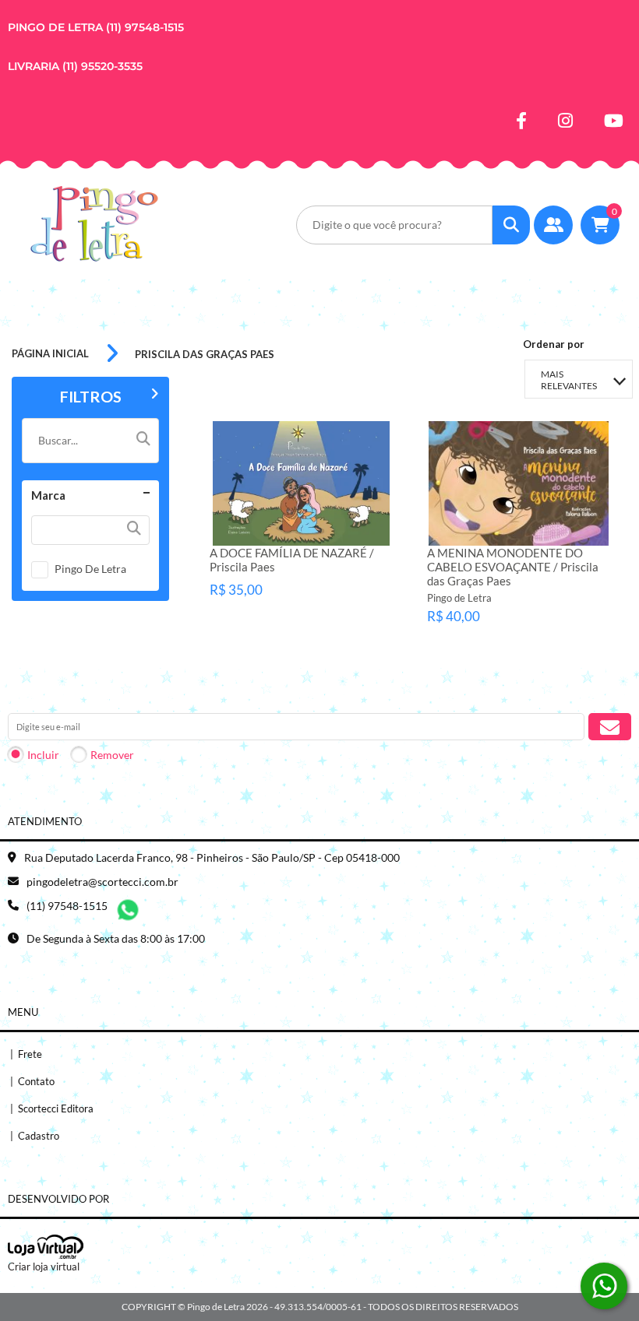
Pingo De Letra (90, 568)
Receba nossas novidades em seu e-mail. (110, 698)
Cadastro (34, 1136)
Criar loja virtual (43, 1266)
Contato (32, 1081)
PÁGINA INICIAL (50, 353)
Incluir (43, 754)
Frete (26, 1054)
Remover (112, 754)
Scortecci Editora (52, 1108)
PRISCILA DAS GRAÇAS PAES (204, 354)
